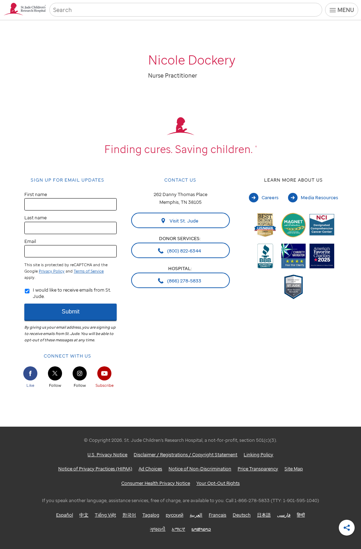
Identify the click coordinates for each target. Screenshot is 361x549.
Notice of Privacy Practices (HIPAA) (95, 468)
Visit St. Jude (183, 221)
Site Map (293, 468)
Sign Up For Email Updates (67, 180)
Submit (70, 312)
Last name (35, 217)
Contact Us (180, 180)
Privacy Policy (52, 271)
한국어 (129, 515)
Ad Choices (150, 468)
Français (217, 515)
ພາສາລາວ (201, 529)
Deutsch (242, 515)
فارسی (283, 515)
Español (64, 515)
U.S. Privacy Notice (107, 454)
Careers (270, 197)
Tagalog (150, 515)
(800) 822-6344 (183, 251)
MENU (345, 10)
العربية (196, 515)
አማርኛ (178, 529)
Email (30, 241)
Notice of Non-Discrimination (200, 468)
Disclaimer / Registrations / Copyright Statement (185, 454)
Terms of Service (89, 271)
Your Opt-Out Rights (218, 483)
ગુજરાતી (157, 529)
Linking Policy (258, 454)
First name (35, 194)
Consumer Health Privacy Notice (155, 483)
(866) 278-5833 (183, 280)
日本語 (264, 515)
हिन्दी (301, 515)
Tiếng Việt (105, 515)
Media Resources (319, 197)
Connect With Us (67, 356)
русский (174, 515)
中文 (83, 515)
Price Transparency (258, 468)
